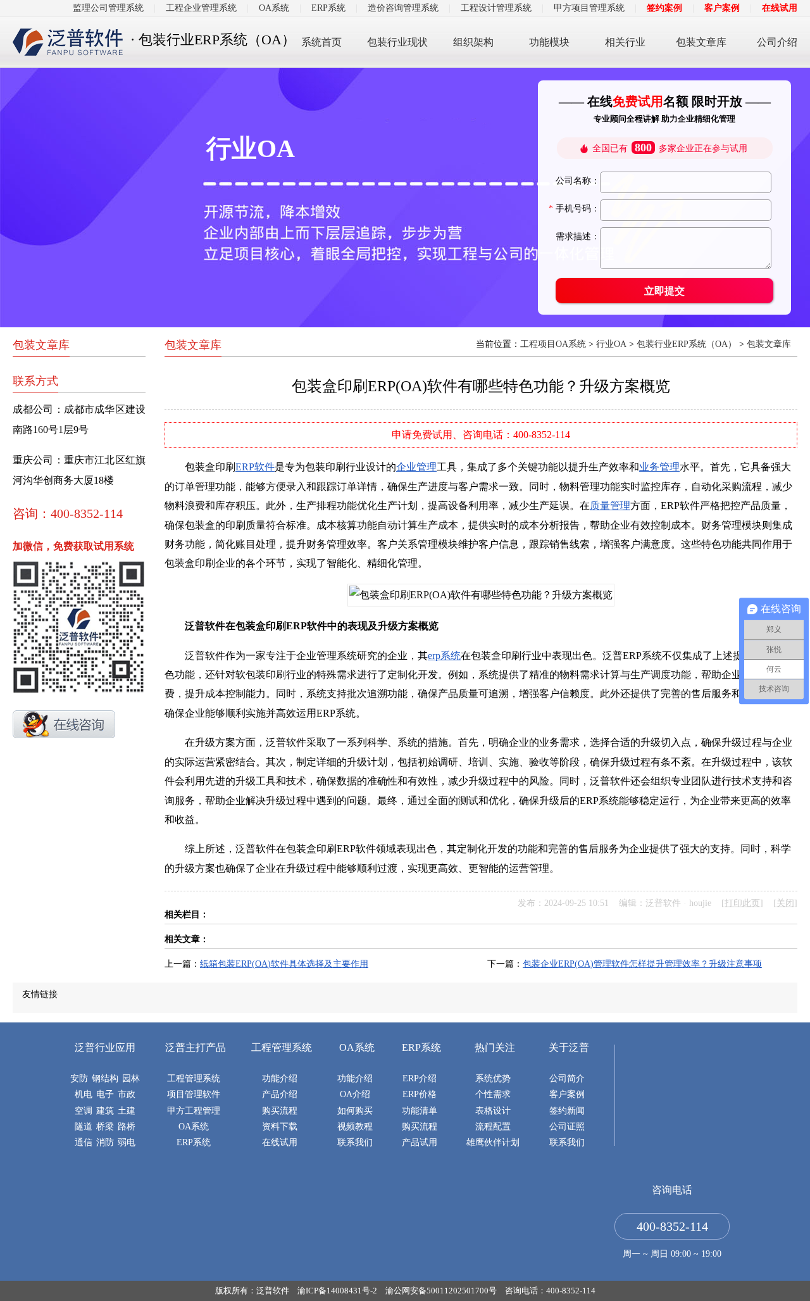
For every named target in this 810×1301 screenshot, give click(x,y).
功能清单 (419, 1111)
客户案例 (722, 8)
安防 (79, 1078)
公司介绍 (777, 42)
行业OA (611, 344)
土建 (126, 1111)
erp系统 (444, 655)
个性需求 (493, 1094)
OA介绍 (355, 1094)
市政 (126, 1094)
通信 (83, 1142)
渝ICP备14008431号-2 (337, 1290)
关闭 (785, 903)
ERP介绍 (419, 1078)
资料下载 (279, 1126)
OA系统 (274, 8)
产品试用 (419, 1142)
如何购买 (355, 1111)
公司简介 (567, 1078)
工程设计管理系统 (496, 8)
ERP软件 (255, 467)
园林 (131, 1078)
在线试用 (779, 8)
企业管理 (416, 467)
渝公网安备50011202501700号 (441, 1290)
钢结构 (105, 1078)
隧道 (83, 1126)
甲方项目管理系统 (589, 8)
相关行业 (625, 42)
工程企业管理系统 (201, 8)
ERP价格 (419, 1094)
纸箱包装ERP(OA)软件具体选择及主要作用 (284, 964)
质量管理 (610, 505)
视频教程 (355, 1126)
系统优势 (493, 1078)
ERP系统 (328, 8)
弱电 (126, 1142)
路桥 (126, 1126)
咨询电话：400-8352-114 (550, 1290)
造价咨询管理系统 (403, 8)
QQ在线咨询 (64, 724)
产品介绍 (279, 1094)
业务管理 (659, 467)
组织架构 (473, 42)
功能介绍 (279, 1078)
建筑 (105, 1111)
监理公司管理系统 (108, 8)
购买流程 (279, 1111)
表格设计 (493, 1111)
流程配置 (493, 1126)
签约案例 (664, 8)
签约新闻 (567, 1111)
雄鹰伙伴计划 (493, 1142)
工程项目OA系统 (553, 344)
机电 (83, 1094)
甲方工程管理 (193, 1111)
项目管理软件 (193, 1094)
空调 (83, 1111)
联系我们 (355, 1142)
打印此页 (742, 903)
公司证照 (567, 1126)
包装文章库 (701, 42)
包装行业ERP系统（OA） (687, 344)
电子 (105, 1094)
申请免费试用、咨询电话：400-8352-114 (481, 434)
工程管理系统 (193, 1078)
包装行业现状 (397, 42)
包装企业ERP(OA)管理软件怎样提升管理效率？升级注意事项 (642, 964)
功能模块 (549, 42)
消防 (105, 1142)
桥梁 (105, 1126)
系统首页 (321, 42)
